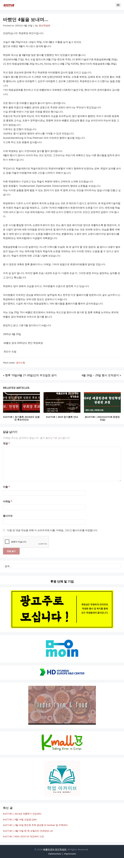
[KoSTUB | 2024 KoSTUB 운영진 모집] (102, 418)
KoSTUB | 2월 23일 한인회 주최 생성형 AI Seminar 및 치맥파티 (35, 824)
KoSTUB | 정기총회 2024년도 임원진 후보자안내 (21, 418)
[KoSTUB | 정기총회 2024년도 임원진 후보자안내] (21, 403)
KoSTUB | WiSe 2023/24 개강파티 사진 (23, 836)
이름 (6, 486)
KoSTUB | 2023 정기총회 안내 (62, 416)
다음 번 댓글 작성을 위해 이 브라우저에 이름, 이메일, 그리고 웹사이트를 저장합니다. (52, 530)
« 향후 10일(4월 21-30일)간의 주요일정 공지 (30, 375)
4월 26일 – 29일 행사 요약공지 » (101, 375)
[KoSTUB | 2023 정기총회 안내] (62, 403)
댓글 (6, 443)
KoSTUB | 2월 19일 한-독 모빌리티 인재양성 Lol (28, 830)
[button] (118, 5)
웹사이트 (8, 515)
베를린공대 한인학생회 (54, 849)
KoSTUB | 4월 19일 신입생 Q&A (19, 819)
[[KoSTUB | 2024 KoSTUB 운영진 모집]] (102, 403)
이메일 (7, 501)
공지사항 (20, 362)
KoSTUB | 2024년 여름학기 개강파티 (22, 813)
